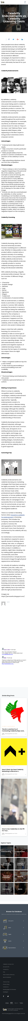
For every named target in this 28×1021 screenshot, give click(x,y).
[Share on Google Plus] (18, 39)
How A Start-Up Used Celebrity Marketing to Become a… (12, 770)
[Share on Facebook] (9, 39)
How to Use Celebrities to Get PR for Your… (13, 830)
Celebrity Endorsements (8, 726)
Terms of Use (6, 982)
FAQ (4, 972)
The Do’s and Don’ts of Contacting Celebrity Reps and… (13, 730)
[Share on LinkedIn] (22, 39)
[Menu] (25, 2)
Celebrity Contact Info (8, 964)
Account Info (6, 967)
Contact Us (5, 969)
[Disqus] (14, 627)
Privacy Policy (6, 984)
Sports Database (7, 977)
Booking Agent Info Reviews (9, 989)
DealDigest (5, 992)
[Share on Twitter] (13, 39)
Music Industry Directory (8, 974)
